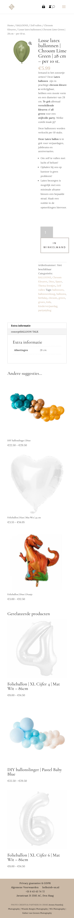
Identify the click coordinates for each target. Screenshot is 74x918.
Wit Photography (57, 909)
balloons (61, 293)
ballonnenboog (46, 293)
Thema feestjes (46, 285)
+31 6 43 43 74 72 (35, 891)
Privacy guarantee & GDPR (35, 883)
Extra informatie (21, 325)
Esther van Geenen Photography (37, 913)
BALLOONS (22, 25)
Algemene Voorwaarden (25, 887)
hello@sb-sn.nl (50, 887)
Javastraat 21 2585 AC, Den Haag (35, 895)
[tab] (37, 326)
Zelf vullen (35, 25)
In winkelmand (54, 245)
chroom (53, 297)
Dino (51, 281)
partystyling (44, 310)
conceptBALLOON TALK (24, 331)
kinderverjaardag (47, 306)
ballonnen (58, 289)
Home (10, 25)
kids (48, 302)
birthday (42, 297)
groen (41, 302)
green (62, 297)
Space (58, 281)
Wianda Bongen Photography (34, 909)
